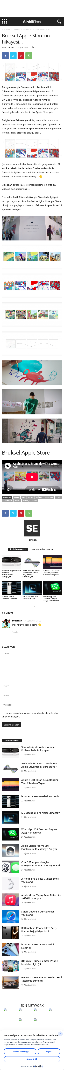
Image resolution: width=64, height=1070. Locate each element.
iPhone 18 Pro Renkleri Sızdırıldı (9, 597)
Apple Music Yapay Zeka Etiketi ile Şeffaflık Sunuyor (41, 896)
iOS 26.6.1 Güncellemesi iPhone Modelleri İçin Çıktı (39, 962)
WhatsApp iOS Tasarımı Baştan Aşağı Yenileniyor (51, 598)
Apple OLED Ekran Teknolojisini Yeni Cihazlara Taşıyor (51, 572)
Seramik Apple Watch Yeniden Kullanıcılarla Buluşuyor (11, 573)
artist (30, 497)
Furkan (11, 47)
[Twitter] (13, 55)
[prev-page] (30, 606)
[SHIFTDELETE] (10, 1016)
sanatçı (26, 500)
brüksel (39, 497)
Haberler (16, 29)
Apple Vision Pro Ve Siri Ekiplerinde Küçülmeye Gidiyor (39, 847)
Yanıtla (15, 632)
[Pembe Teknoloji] (25, 1026)
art (23, 497)
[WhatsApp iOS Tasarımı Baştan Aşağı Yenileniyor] (52, 588)
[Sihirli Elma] (25, 1016)
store (34, 500)
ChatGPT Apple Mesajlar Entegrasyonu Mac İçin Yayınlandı (41, 864)
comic (58, 497)
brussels (49, 497)
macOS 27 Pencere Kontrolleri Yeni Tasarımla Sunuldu (41, 979)
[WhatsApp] (28, 55)
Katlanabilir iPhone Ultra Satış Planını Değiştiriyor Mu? (38, 929)
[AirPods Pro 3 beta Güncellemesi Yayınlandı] (10, 883)
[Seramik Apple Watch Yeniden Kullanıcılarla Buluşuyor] (11, 562)
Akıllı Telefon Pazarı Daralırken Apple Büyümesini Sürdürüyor (31, 573)
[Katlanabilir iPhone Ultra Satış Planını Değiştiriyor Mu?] (10, 932)
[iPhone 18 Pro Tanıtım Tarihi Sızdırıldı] (10, 949)
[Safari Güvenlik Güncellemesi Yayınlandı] (10, 916)
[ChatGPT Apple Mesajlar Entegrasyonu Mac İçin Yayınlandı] (10, 867)
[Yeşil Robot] (40, 1016)
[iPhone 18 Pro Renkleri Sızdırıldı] (11, 588)
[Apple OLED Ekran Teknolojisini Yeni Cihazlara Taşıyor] (52, 562)
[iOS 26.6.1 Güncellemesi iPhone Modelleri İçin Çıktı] (10, 965)
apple (16, 497)
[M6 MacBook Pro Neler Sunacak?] (32, 588)
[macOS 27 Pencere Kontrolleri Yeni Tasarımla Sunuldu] (10, 982)
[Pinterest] (21, 55)
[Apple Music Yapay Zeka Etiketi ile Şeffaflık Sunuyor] (10, 899)
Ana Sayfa (6, 29)
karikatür (8, 500)
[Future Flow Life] (40, 1026)
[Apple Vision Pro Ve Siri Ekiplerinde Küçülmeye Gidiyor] (10, 850)
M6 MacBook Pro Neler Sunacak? (30, 597)
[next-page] (33, 606)
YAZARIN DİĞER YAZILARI (42, 549)
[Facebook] (5, 55)
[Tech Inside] (55, 1016)
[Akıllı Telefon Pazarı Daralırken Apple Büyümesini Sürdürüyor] (32, 562)
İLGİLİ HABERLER (18, 549)
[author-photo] (32, 528)
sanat (17, 500)
